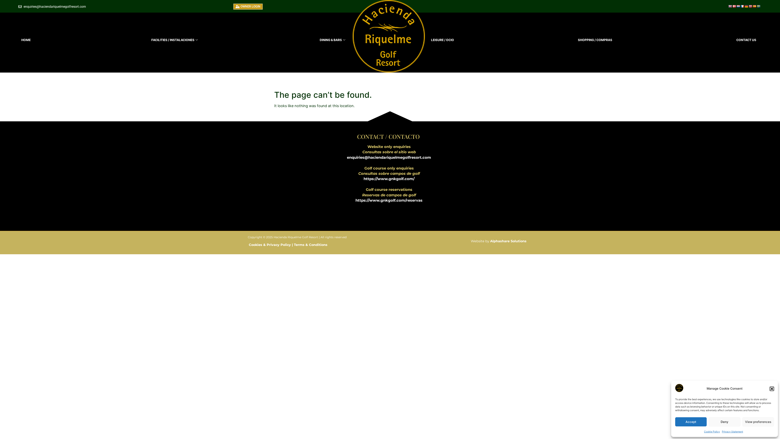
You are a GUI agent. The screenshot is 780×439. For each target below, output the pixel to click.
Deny (724, 422)
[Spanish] (754, 6)
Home (26, 40)
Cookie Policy (712, 431)
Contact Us (746, 40)
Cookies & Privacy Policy (270, 245)
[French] (742, 6)
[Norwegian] (750, 6)
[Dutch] (738, 6)
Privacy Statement (732, 431)
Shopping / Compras (595, 40)
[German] (746, 6)
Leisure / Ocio (442, 40)
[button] (772, 389)
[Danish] (734, 6)
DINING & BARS (331, 40)
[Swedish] (758, 6)
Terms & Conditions (310, 245)
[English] (730, 6)
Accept (691, 422)
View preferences (758, 422)
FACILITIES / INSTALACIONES (172, 40)
